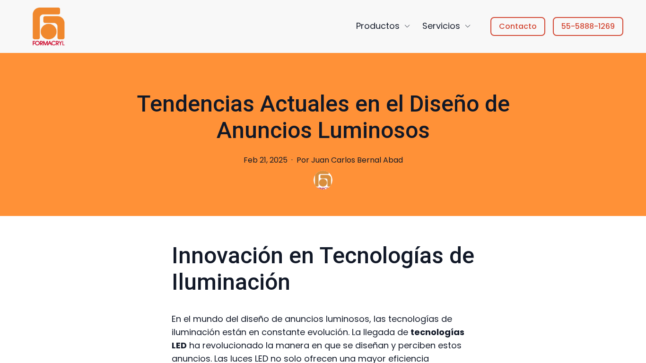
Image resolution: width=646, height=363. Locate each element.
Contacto (518, 26)
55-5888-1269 (588, 26)
